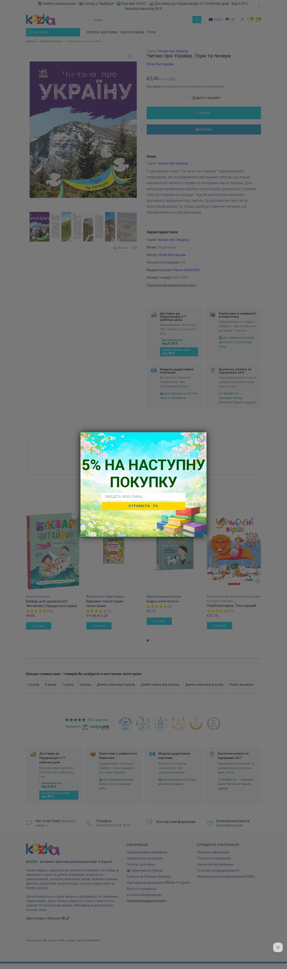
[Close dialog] (200, 438)
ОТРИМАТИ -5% (143, 506)
